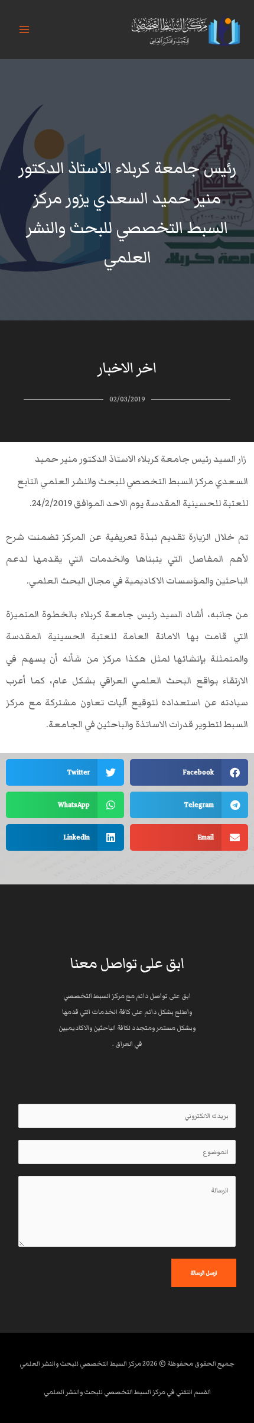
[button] (189, 772)
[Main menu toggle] (24, 29)
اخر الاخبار (127, 368)
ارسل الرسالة (203, 1273)
